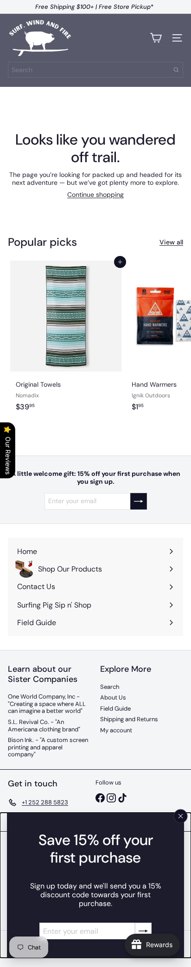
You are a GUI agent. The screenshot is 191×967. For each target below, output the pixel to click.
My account (116, 730)
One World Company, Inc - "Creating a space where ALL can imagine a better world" (47, 704)
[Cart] (155, 37)
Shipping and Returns (129, 719)
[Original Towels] (65, 346)
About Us (113, 697)
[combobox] (95, 70)
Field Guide (115, 708)
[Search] (176, 70)
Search (109, 687)
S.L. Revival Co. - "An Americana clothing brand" (44, 725)
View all (171, 242)
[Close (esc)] (181, 816)
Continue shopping (95, 194)
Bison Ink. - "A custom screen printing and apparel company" (48, 747)
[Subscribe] (143, 931)
